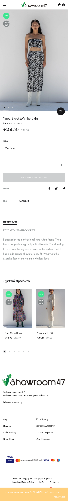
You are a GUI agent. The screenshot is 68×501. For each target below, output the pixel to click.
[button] (9, 148)
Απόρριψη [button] (59, 496)
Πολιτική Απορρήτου (46, 426)
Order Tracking (9, 432)
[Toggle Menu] (4, 5)
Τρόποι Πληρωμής (44, 432)
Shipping (7, 426)
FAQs (41, 482)
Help (5, 419)
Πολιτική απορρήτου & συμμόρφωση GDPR (33, 478)
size (5, 141)
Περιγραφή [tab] (10, 222)
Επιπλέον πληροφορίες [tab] (19, 230)
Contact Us (54, 482)
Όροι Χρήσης (42, 419)
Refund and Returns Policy (23, 482)
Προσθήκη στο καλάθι (34, 177)
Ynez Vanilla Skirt (45, 333)
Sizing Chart (8, 439)
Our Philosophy (43, 439)
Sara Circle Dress (13, 333)
